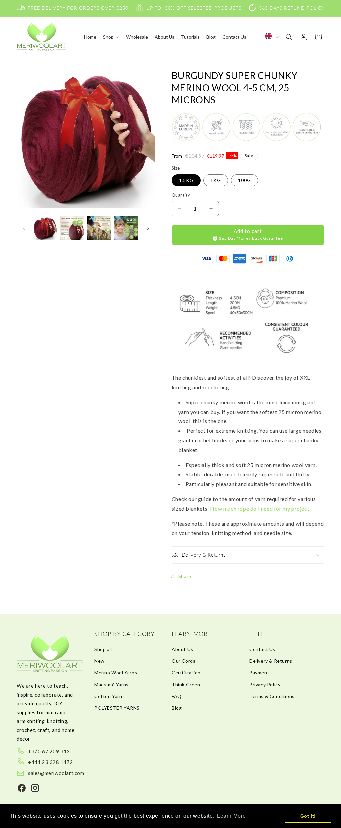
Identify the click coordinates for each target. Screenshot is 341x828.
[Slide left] (24, 228)
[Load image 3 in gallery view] (99, 228)
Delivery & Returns (270, 661)
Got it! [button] (308, 816)
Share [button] (184, 576)
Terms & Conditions (272, 696)
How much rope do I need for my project (259, 508)
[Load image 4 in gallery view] (126, 228)
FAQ (177, 696)
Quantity (181, 195)
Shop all (103, 649)
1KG (215, 180)
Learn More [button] (231, 816)
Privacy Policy (264, 684)
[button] (289, 37)
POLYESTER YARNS (117, 708)
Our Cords (183, 661)
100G (244, 180)
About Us (182, 649)
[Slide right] (148, 228)
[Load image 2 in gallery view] (72, 228)
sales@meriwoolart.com (56, 773)
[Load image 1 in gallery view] (45, 228)
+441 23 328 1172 (50, 762)
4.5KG (186, 180)
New (99, 661)
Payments (260, 672)
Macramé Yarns (111, 684)
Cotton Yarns (109, 696)
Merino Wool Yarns (115, 672)
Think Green (186, 684)
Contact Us (262, 649)
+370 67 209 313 (49, 751)
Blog (177, 708)
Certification (186, 672)
